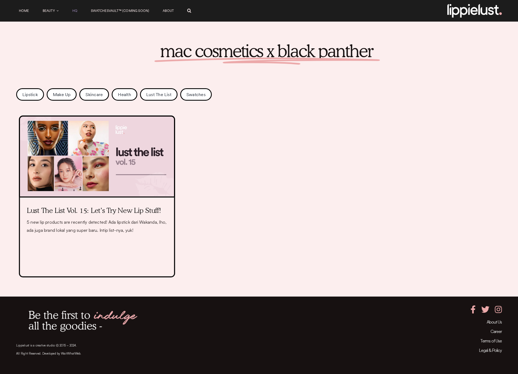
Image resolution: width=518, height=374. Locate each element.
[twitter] (485, 309)
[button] (189, 11)
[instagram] (498, 309)
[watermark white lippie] (474, 6)
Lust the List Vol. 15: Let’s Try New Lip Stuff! (94, 210)
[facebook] (473, 309)
